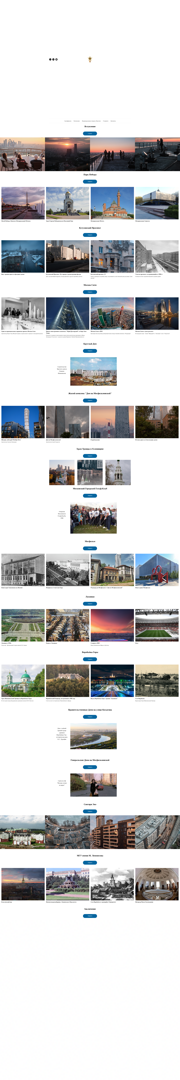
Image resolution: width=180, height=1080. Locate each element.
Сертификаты (67, 121)
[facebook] (50, 60)
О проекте (105, 121)
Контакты (113, 121)
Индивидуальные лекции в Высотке (91, 121)
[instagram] (56, 60)
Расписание (77, 121)
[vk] (53, 60)
